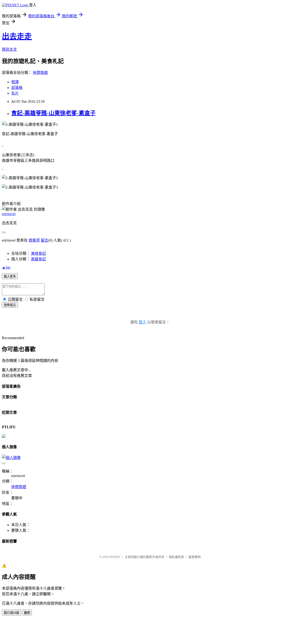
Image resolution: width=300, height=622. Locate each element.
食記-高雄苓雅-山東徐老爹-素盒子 (53, 113)
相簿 (15, 82)
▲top (6, 267)
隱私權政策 (176, 557)
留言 (44, 240)
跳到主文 (9, 49)
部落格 (16, 88)
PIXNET (115, 557)
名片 (15, 93)
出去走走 (17, 36)
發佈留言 (10, 305)
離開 (27, 612)
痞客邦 (34, 240)
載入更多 (10, 276)
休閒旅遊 (40, 73)
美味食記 (38, 253)
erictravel (8, 214)
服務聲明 (194, 557)
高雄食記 (38, 259)
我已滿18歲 (11, 612)
